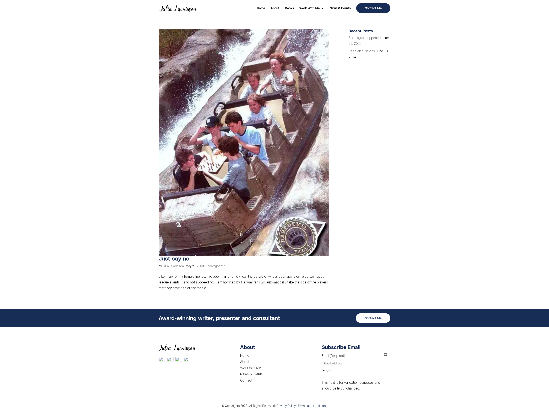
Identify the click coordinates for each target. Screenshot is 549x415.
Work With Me (309, 8)
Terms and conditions (312, 406)
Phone (326, 371)
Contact (246, 380)
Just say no (174, 258)
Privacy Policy (286, 406)
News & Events (340, 8)
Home (261, 8)
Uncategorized (215, 266)
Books (289, 8)
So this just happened (364, 38)
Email (333, 356)
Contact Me (373, 8)
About (275, 8)
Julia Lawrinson (173, 266)
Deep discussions (361, 51)
